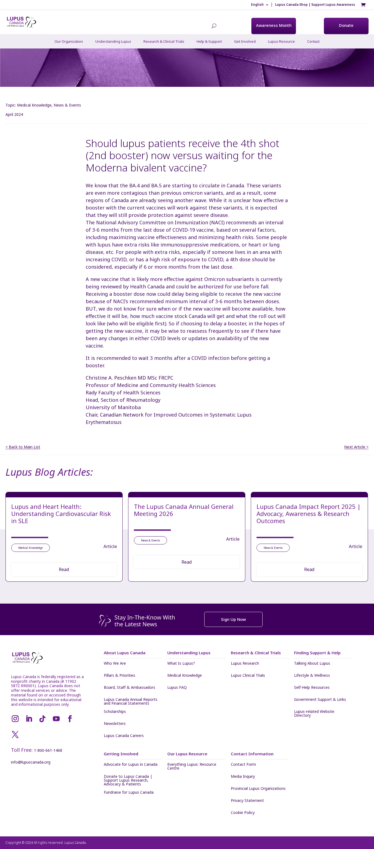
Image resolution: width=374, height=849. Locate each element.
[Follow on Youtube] (56, 719)
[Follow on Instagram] (15, 719)
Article (110, 546)
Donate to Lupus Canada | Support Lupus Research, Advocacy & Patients (128, 780)
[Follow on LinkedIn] (29, 719)
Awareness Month (274, 25)
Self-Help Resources (312, 687)
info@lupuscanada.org (30, 762)
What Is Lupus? (181, 663)
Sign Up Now (233, 619)
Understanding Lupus (113, 41)
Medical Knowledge (34, 105)
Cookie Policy (243, 813)
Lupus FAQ (177, 687)
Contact (313, 41)
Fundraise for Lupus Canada (129, 792)
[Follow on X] (15, 735)
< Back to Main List (22, 447)
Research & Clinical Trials (163, 41)
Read (64, 569)
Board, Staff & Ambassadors (129, 687)
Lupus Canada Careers (124, 736)
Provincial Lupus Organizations (258, 789)
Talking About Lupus (312, 663)
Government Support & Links (320, 700)
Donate (346, 25)
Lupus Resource (281, 41)
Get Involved (245, 41)
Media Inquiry (243, 777)
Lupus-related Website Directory (314, 713)
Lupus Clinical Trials (248, 675)
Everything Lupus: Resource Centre (191, 766)
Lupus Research (245, 663)
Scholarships (115, 712)
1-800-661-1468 (48, 750)
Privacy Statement (247, 801)
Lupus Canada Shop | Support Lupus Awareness (315, 4)
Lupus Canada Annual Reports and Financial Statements (130, 701)
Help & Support (209, 41)
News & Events (67, 105)
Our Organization (68, 41)
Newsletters (115, 724)
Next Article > (356, 447)
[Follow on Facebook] (70, 719)
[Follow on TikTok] (42, 719)
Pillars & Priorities (119, 675)
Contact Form (243, 764)
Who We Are (115, 663)
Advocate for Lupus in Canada (130, 764)
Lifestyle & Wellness (312, 675)
